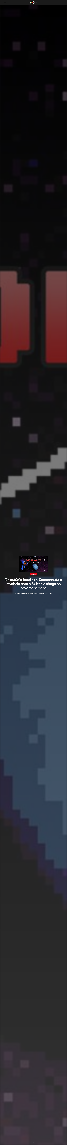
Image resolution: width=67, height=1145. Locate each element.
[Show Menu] (5, 2)
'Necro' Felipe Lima (22, 593)
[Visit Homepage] (35, 2)
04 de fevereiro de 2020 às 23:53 (38, 593)
